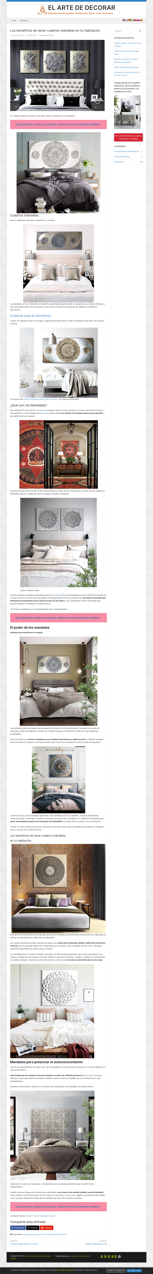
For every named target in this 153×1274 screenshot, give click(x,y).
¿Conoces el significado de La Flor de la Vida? (127, 73)
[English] (123, 20)
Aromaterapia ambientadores (126, 151)
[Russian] (138, 20)
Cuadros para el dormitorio (30, 316)
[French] (126, 20)
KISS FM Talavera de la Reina (126, 67)
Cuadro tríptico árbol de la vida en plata (127, 44)
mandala (45, 413)
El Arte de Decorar (81, 7)
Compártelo (19, 1228)
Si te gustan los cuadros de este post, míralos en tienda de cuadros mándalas (58, 124)
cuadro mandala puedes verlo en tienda (40, 399)
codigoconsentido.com (80, 1256)
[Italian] (132, 20)
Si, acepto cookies (134, 1270)
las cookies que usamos (65, 1270)
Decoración (119, 162)
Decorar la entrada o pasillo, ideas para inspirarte (126, 60)
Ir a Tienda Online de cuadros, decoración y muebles (129, 137)
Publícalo (34, 1228)
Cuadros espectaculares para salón (126, 52)
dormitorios (62, 1234)
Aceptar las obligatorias (116, 1270)
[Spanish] (141, 20)
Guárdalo (48, 1228)
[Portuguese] (135, 20)
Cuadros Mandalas (46, 35)
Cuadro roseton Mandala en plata (40, 1216)
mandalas (40, 410)
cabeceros (27, 1234)
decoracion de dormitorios (44, 1234)
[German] (129, 20)
